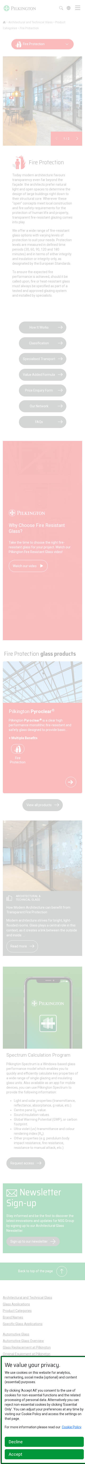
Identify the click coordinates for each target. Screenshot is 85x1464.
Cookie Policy (71, 1427)
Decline (16, 1441)
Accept (15, 1454)
